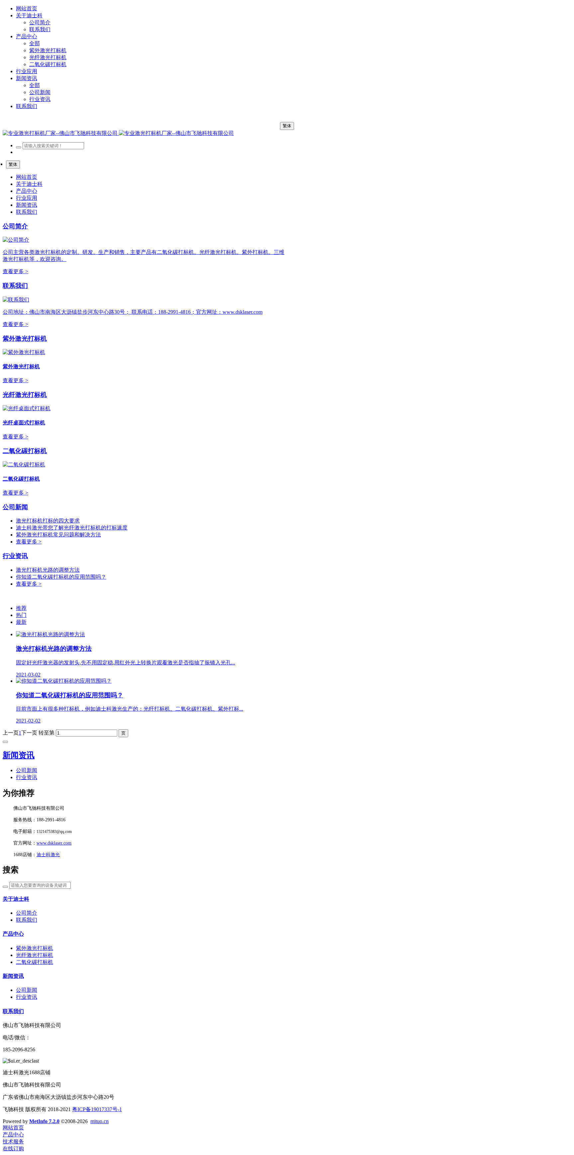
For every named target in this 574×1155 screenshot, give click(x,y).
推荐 (21, 608)
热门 (21, 615)
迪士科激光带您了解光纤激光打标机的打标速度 (72, 527)
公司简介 (15, 226)
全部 (34, 43)
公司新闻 (15, 507)
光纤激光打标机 (25, 394)
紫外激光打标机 (25, 338)
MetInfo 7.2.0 (44, 1121)
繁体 (287, 125)
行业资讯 (15, 555)
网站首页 (26, 8)
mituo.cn (99, 1121)
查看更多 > (15, 271)
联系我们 (15, 285)
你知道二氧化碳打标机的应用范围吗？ (61, 577)
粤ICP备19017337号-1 (97, 1109)
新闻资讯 (19, 755)
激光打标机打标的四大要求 (48, 520)
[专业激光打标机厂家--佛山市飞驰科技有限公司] (118, 133)
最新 (21, 622)
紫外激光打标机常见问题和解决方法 (58, 534)
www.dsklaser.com (54, 843)
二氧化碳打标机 (25, 450)
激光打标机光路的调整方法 (48, 570)
